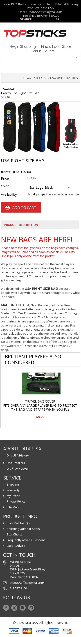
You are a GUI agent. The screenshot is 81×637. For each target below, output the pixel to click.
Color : (6, 186)
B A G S (41, 78)
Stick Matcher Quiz (19, 523)
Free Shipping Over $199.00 (40, 16)
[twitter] (14, 607)
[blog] (23, 607)
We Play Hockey (18, 468)
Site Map (13, 507)
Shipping (13, 484)
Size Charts (14, 534)
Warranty (13, 490)
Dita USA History (18, 455)
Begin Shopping (23, 46)
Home (27, 78)
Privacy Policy (16, 501)
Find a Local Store (56, 46)
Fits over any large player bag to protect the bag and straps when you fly (40, 407)
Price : (5, 178)
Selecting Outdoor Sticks (23, 529)
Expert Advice (16, 546)
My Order (13, 496)
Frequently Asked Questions (26, 540)
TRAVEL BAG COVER (40, 401)
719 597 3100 (18, 588)
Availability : (9, 194)
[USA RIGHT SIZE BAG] (40, 104)
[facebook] (6, 607)
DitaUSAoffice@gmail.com (45, 12)
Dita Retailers (16, 463)
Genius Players (43, 51)
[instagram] (31, 607)
